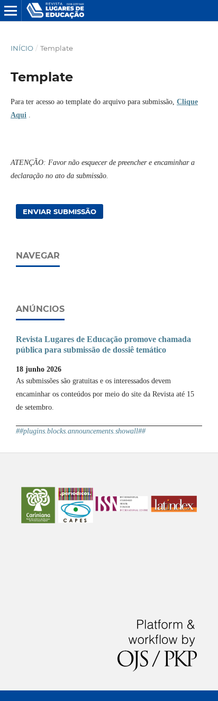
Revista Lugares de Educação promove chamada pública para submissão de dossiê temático (103, 344)
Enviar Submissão (59, 211)
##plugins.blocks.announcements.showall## (81, 431)
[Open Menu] (10, 10)
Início (22, 48)
